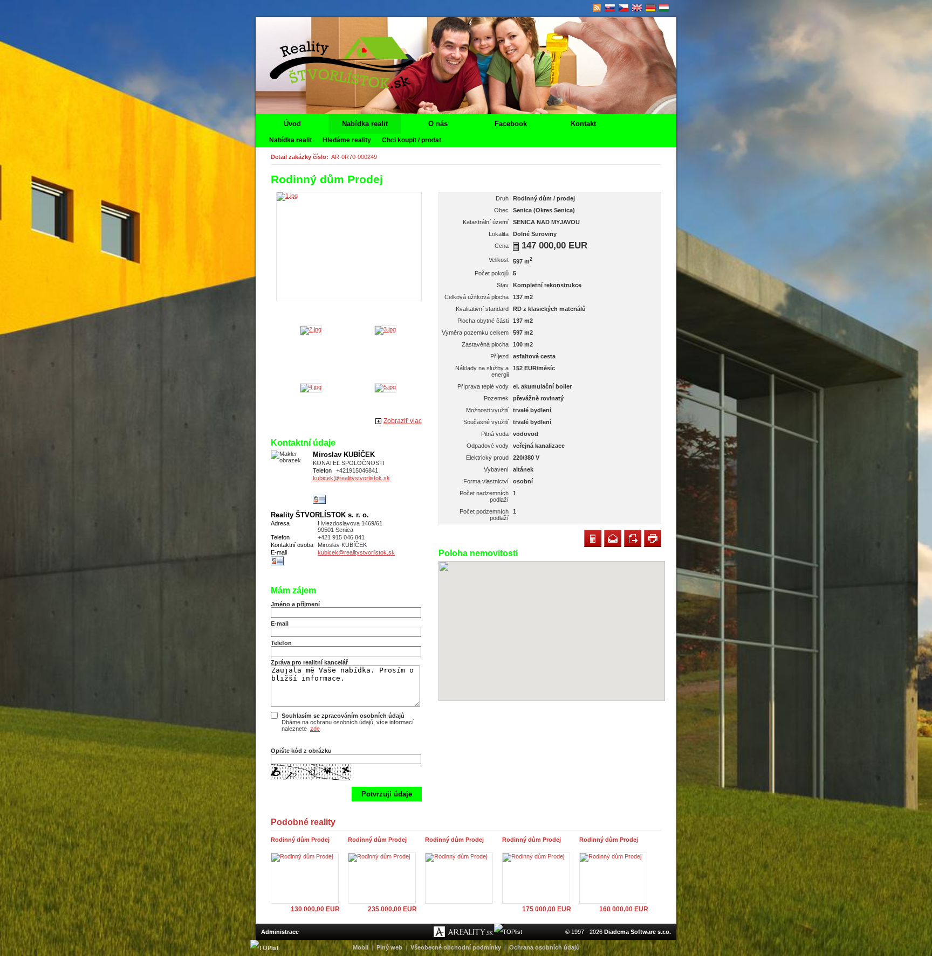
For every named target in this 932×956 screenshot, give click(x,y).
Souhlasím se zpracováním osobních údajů (343, 715)
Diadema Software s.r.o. (637, 932)
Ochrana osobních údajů (544, 947)
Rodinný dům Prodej (300, 839)
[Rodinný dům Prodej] (307, 878)
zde (315, 728)
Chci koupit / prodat (411, 140)
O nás (438, 124)
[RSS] (597, 8)
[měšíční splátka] (516, 247)
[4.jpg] (311, 387)
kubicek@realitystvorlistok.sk (351, 478)
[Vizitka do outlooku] (319, 499)
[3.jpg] (385, 329)
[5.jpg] (385, 387)
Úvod (292, 124)
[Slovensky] (610, 8)
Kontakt (583, 124)
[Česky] (624, 8)
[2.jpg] (311, 329)
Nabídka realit (365, 124)
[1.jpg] (349, 246)
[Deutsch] (650, 8)
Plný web (389, 947)
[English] (637, 8)
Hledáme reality (347, 140)
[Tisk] (652, 538)
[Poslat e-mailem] (612, 538)
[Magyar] (664, 8)
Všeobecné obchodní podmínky (455, 947)
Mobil (360, 947)
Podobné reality (303, 822)
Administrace (280, 932)
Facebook (511, 124)
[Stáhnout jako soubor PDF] (632, 538)
